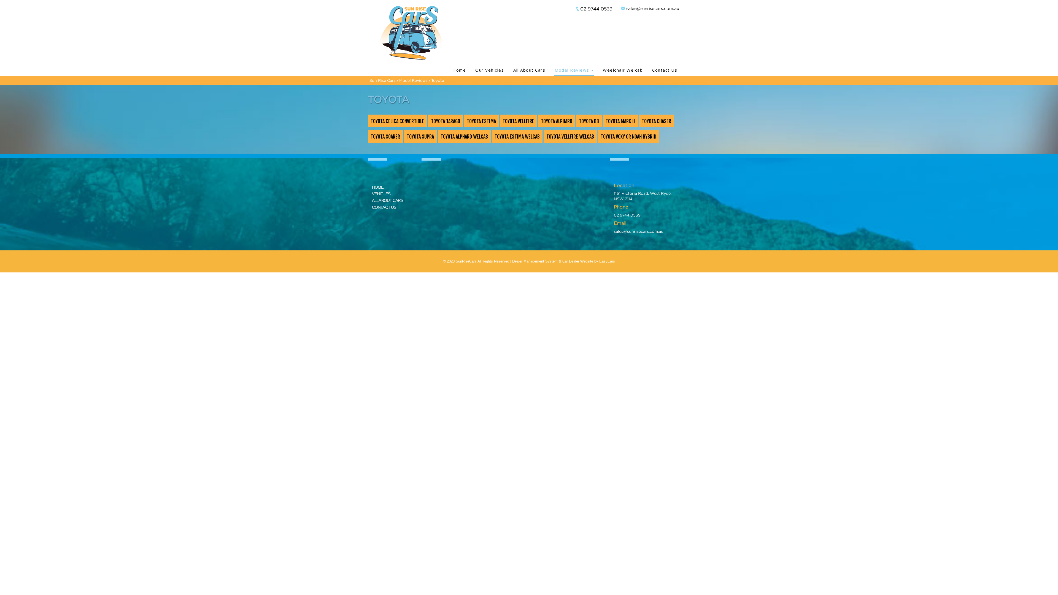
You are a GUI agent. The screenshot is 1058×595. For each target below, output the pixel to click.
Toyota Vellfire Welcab (570, 137)
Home (459, 70)
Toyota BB (589, 121)
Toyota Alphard (556, 121)
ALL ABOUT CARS (387, 200)
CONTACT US (384, 207)
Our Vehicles (489, 70)
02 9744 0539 (596, 8)
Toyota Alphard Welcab (464, 137)
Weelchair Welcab (623, 70)
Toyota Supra (420, 137)
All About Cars (529, 70)
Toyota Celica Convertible (397, 121)
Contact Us (664, 70)
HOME (378, 187)
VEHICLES (381, 193)
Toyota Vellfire (518, 121)
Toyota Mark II (620, 121)
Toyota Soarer (385, 137)
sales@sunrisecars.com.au (652, 8)
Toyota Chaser (656, 121)
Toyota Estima (481, 121)
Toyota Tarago (445, 121)
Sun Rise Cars (382, 80)
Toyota (437, 80)
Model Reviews (573, 70)
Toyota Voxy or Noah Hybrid (628, 137)
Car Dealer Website (577, 261)
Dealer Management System (535, 261)
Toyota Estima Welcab (517, 137)
